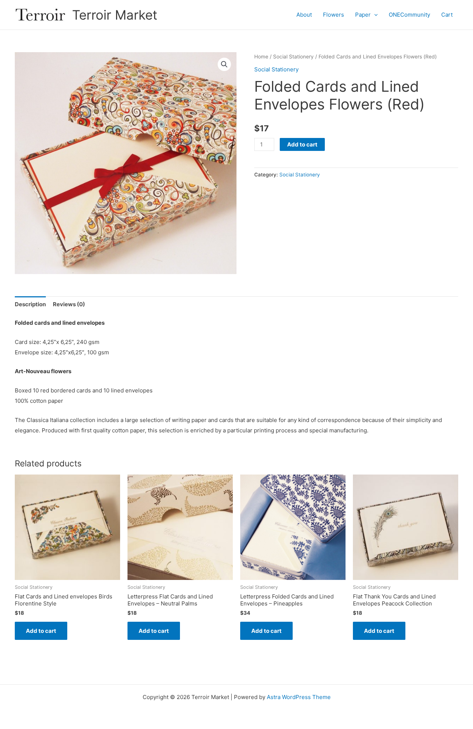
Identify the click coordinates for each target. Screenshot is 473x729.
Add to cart (302, 144)
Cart (447, 14)
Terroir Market (114, 15)
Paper (363, 14)
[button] (374, 15)
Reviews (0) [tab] (69, 304)
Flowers (333, 14)
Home (261, 57)
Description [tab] (30, 304)
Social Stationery (293, 57)
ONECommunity (409, 14)
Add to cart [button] (41, 630)
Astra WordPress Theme (299, 697)
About (304, 14)
